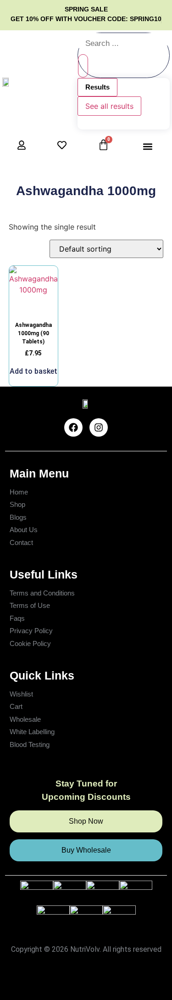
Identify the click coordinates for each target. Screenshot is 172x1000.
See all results (109, 106)
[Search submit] (83, 66)
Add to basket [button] (33, 371)
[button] (147, 146)
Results (97, 87)
